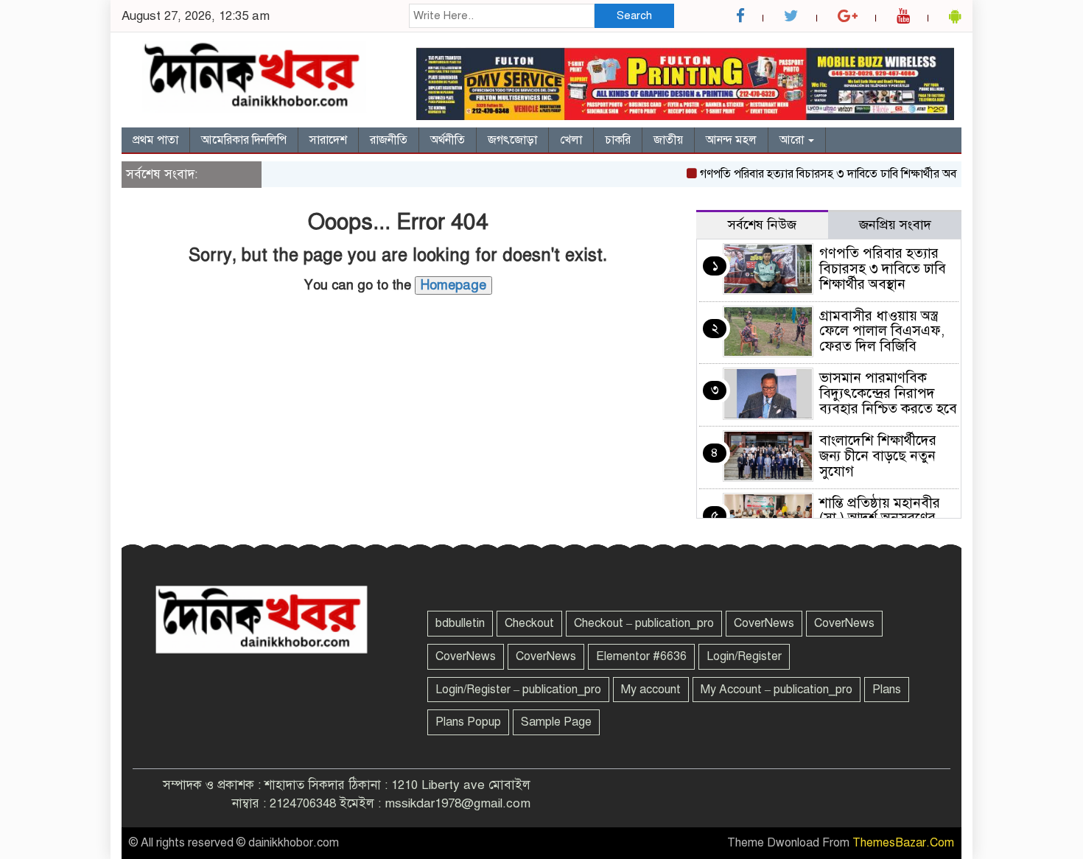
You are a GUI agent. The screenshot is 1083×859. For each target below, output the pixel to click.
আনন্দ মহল (731, 140)
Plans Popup (468, 722)
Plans (886, 689)
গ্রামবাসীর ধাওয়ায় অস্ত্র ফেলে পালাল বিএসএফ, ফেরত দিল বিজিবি (881, 331)
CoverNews (764, 623)
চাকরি (618, 140)
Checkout (529, 623)
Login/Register (744, 656)
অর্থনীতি (447, 140)
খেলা (571, 140)
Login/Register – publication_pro (518, 689)
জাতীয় (668, 140)
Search (634, 15)
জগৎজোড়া (512, 140)
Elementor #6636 (641, 656)
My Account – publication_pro (776, 689)
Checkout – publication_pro (644, 623)
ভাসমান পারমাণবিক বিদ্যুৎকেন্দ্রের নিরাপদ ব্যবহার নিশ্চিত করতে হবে (888, 393)
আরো (793, 140)
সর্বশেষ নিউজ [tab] (762, 225)
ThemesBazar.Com (903, 842)
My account (651, 689)
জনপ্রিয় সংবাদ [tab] (895, 225)
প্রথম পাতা (155, 140)
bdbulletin (460, 623)
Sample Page (556, 722)
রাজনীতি (388, 140)
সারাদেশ (328, 140)
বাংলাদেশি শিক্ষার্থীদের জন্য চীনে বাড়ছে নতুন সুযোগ (877, 456)
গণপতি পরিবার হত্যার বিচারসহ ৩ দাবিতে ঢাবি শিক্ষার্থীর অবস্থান (825, 173)
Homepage (453, 285)
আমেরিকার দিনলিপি (244, 140)
